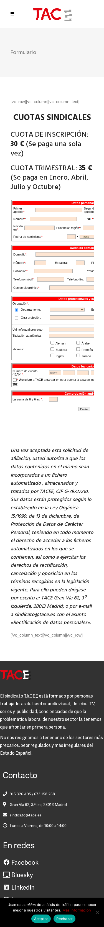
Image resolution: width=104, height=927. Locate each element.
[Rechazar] (97, 912)
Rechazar (64, 918)
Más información (76, 910)
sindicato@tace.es (34, 615)
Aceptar (41, 918)
